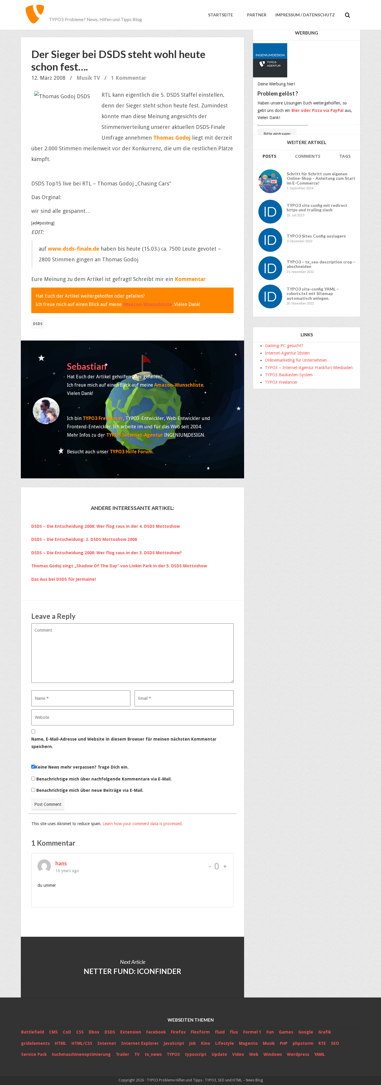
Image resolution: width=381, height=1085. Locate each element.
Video (238, 1054)
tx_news (153, 1054)
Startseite (220, 14)
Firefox (178, 1032)
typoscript (196, 1054)
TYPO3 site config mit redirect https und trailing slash (317, 207)
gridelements (35, 1043)
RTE (322, 1043)
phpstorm (303, 1043)
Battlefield (32, 1032)
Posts (269, 156)
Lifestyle (224, 1043)
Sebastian (87, 366)
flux (234, 1032)
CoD (67, 1032)
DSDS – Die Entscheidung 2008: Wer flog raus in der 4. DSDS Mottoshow (105, 526)
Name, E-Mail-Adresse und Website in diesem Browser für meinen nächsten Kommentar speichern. (123, 743)
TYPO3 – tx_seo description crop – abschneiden (321, 264)
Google (305, 1032)
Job (192, 1043)
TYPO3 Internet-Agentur (134, 435)
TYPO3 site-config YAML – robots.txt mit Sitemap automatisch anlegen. (313, 293)
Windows (272, 1054)
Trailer (122, 1054)
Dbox (94, 1032)
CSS (80, 1032)
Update (219, 1054)
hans (61, 863)
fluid (220, 1032)
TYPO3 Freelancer (103, 418)
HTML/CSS (81, 1043)
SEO (335, 1043)
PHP (284, 1043)
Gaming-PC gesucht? (284, 345)
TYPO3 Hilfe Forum (131, 452)
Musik (84, 78)
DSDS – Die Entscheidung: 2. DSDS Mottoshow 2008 (84, 539)
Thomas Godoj (171, 138)
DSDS (38, 324)
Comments (307, 156)
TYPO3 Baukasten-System (289, 374)
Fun (270, 1032)
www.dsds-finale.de (73, 249)
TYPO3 (173, 1054)
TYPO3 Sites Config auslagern (316, 236)
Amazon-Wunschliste (147, 304)
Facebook (156, 1032)
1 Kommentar (128, 78)
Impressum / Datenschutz (305, 14)
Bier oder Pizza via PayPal (317, 110)
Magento (248, 1043)
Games (286, 1032)
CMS (53, 1032)
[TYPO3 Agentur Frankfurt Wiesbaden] (271, 58)
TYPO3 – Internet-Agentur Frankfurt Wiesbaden (309, 367)
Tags (345, 156)
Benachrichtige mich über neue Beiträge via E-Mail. (89, 790)
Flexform (200, 1032)
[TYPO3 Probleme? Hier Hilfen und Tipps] (35, 15)
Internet (106, 1043)
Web (253, 1054)
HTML (60, 1043)
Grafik (324, 1032)
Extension (130, 1032)
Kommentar (190, 279)
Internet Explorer (140, 1043)
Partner (256, 14)
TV (96, 78)
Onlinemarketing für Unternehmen (296, 360)
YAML (319, 1054)
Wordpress (298, 1054)
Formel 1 (252, 1032)
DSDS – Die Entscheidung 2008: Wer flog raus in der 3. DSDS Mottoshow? (106, 552)
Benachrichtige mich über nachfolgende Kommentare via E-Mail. (104, 779)
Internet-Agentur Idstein (287, 353)
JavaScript (174, 1043)
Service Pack (34, 1054)
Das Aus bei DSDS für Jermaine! (63, 579)
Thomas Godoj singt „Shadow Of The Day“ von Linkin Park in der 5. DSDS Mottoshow (119, 565)
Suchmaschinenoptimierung (81, 1054)
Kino (205, 1043)
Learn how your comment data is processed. (143, 823)
